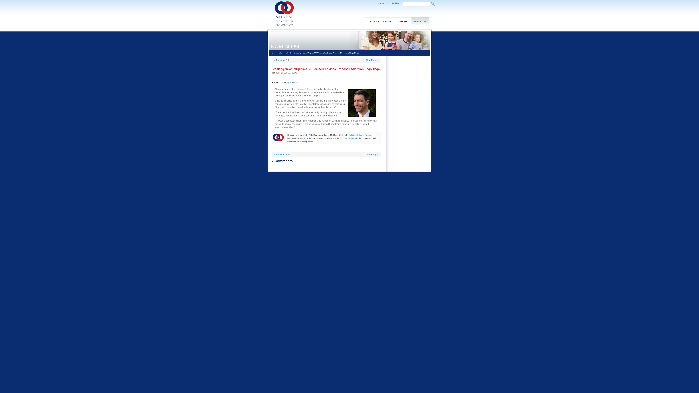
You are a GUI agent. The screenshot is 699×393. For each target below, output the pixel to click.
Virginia (367, 135)
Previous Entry (282, 60)
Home (381, 3)
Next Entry (372, 60)
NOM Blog (420, 21)
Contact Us (393, 3)
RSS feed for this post (349, 138)
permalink (304, 138)
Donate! (403, 21)
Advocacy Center (381, 21)
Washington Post (289, 82)
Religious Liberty (285, 53)
